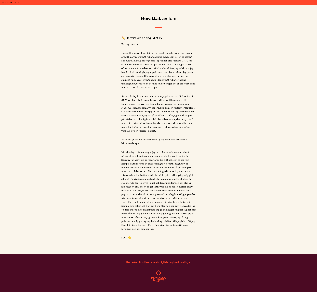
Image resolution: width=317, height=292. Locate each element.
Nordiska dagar (11, 2)
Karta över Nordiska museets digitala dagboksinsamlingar (158, 262)
